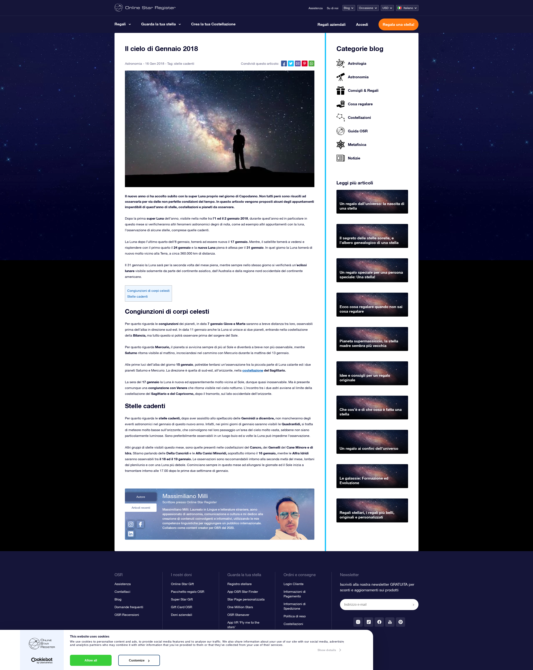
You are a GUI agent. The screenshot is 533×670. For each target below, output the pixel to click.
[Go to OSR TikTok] (368, 622)
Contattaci (122, 591)
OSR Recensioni (127, 615)
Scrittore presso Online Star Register (189, 502)
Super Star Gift (182, 599)
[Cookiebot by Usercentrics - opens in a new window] (42, 661)
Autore (140, 496)
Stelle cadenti (137, 296)
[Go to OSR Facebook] (379, 622)
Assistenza (316, 8)
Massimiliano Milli (185, 496)
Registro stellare (239, 584)
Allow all (91, 660)
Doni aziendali (181, 615)
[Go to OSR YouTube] (390, 622)
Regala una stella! (398, 24)
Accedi (362, 24)
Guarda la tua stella (158, 24)
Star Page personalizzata (246, 599)
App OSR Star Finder (242, 591)
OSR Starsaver (238, 615)
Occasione (366, 8)
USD (385, 8)
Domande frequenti (129, 607)
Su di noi (332, 8)
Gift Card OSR (181, 607)
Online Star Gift (182, 584)
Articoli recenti (141, 507)
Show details (327, 650)
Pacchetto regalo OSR (187, 591)
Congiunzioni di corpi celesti (148, 290)
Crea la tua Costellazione (213, 24)
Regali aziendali (332, 24)
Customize (136, 660)
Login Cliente (294, 584)
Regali (120, 24)
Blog (347, 8)
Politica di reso (295, 616)
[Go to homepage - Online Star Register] (145, 7)
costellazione (252, 370)
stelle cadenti (184, 63)
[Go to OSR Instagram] (358, 622)
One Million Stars (240, 607)
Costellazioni (293, 624)
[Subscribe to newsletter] (413, 605)
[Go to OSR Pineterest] (400, 622)
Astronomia (133, 63)
